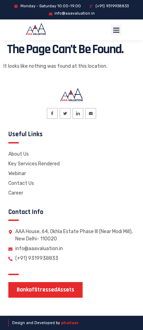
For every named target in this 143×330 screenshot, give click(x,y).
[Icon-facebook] (52, 113)
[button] (116, 30)
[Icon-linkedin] (78, 113)
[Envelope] (90, 113)
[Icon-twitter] (65, 113)
